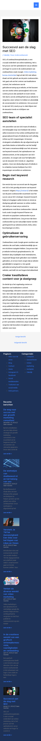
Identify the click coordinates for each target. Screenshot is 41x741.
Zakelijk (6, 55)
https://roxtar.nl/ (22, 191)
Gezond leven (32, 360)
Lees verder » (7, 453)
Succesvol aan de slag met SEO (10, 701)
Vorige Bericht (20, 337)
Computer (30, 357)
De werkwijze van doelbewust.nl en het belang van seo (10, 476)
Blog (10, 363)
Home (10, 369)
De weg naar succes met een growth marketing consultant (9, 415)
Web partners (13, 391)
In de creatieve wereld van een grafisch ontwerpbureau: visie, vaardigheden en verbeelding (11, 642)
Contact (11, 366)
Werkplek (30, 369)
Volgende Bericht (20, 343)
